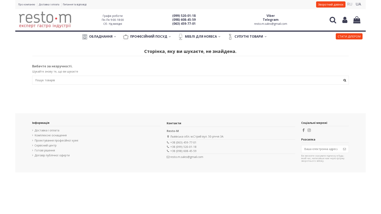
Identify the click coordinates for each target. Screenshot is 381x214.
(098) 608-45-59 (184, 19)
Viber (271, 15)
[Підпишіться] (344, 149)
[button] (349, 37)
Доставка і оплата (49, 4)
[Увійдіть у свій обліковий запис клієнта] (344, 19)
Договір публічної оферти (52, 155)
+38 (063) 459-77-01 (183, 142)
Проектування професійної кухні (56, 140)
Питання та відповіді (75, 4)
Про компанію (27, 4)
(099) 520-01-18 (184, 15)
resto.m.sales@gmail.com (270, 24)
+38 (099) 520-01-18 (183, 147)
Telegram (271, 19)
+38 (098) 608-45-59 (183, 151)
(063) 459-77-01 (184, 23)
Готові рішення (45, 150)
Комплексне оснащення (51, 135)
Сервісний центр (46, 145)
